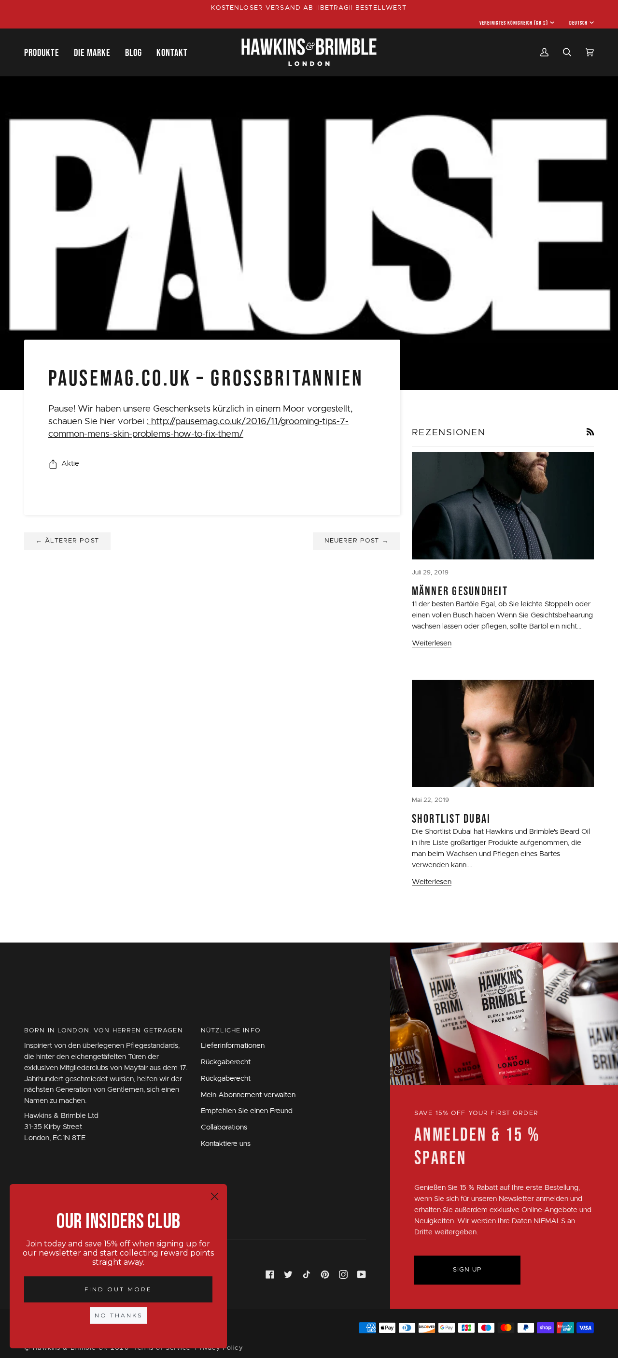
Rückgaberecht (226, 1062)
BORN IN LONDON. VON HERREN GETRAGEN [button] (103, 1031)
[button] (45, 52)
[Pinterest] (325, 1274)
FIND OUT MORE (118, 1289)
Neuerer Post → (356, 541)
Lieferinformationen (233, 1045)
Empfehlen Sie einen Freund (247, 1111)
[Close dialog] (214, 1196)
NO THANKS (118, 1315)
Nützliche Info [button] (231, 1031)
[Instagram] (343, 1274)
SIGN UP (467, 1270)
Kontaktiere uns (226, 1143)
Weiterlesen (431, 643)
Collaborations (224, 1127)
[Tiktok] (306, 1274)
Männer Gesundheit (460, 591)
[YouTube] (361, 1274)
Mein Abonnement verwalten (248, 1095)
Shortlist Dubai (451, 818)
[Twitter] (288, 1274)
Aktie (70, 463)
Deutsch (578, 23)
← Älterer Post (67, 541)
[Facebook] (270, 1274)
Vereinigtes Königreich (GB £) (513, 23)
